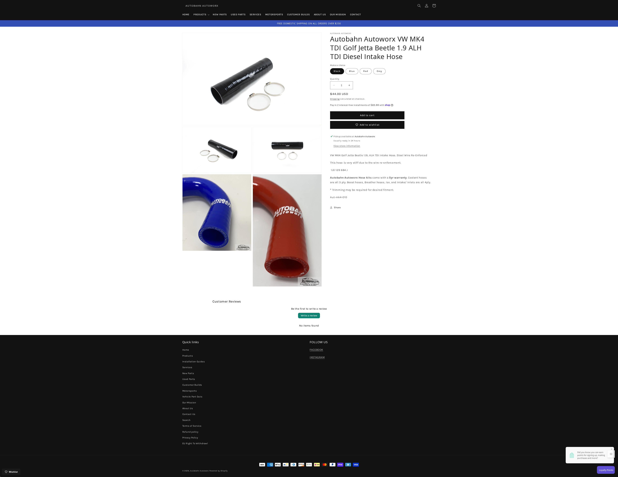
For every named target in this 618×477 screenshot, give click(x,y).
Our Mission (189, 402)
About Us (187, 408)
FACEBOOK (316, 349)
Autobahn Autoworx (199, 471)
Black (337, 71)
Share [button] (337, 207)
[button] (201, 14)
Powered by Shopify (218, 471)
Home (185, 350)
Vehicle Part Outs (192, 396)
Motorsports (189, 391)
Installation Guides (193, 361)
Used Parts (188, 379)
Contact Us (188, 414)
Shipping (335, 99)
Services (187, 367)
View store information (346, 145)
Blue (352, 71)
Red (365, 71)
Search (186, 420)
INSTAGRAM (317, 357)
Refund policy (190, 432)
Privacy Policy (190, 437)
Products (187, 355)
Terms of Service (191, 426)
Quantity (334, 78)
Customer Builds (192, 385)
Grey (379, 71)
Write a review (309, 315)
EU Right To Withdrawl (195, 443)
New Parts (188, 373)
